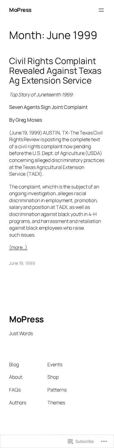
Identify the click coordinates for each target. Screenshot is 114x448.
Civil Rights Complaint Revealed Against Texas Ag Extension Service (55, 70)
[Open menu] (101, 10)
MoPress (20, 9)
